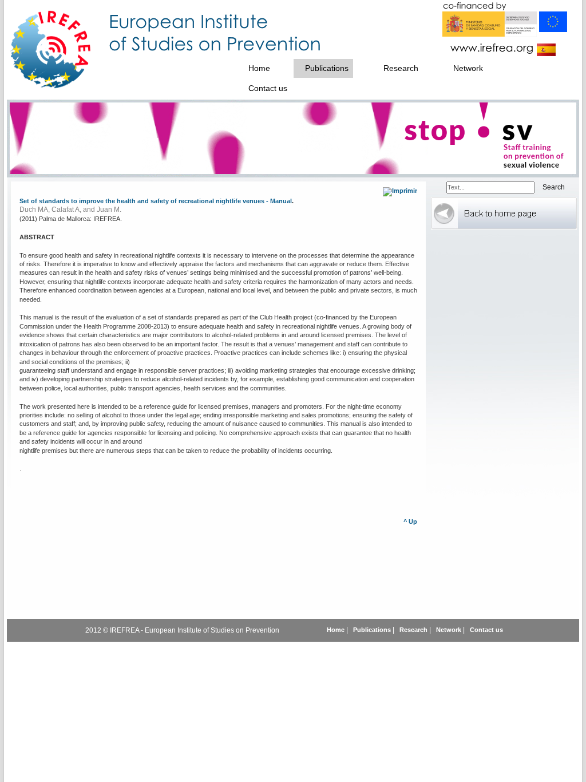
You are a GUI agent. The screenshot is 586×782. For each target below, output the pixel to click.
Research (413, 629)
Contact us (486, 629)
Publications (373, 629)
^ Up (410, 521)
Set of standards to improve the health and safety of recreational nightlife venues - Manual (155, 201)
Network (449, 629)
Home (336, 629)
